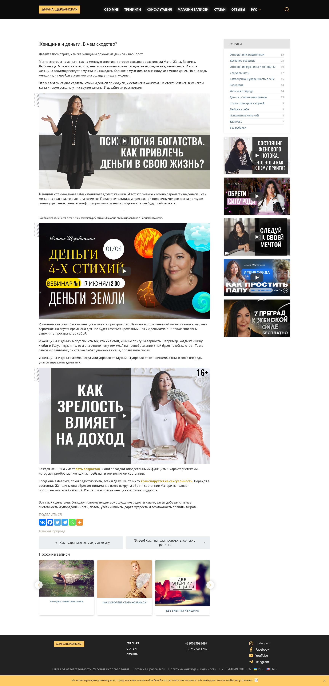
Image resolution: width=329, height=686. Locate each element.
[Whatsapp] (72, 522)
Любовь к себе (239, 109)
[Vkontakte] (42, 522)
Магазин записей (193, 9)
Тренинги (132, 9)
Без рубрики (238, 127)
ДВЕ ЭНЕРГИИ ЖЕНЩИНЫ (183, 610)
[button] (39, 585)
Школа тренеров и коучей (247, 103)
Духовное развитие (242, 60)
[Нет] (324, 681)
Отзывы (238, 9)
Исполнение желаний (244, 115)
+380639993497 (196, 643)
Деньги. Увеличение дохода (248, 97)
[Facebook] (50, 522)
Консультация (159, 9)
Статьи (220, 9)
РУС (254, 9)
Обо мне (111, 9)
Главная (132, 643)
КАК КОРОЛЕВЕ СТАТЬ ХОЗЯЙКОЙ (124, 602)
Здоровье (236, 121)
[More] (79, 522)
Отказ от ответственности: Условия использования (90, 669)
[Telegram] (64, 522)
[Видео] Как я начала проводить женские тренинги (164, 542)
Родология (236, 85)
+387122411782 (196, 649)
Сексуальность (239, 73)
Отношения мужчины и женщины (252, 67)
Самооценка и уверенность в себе (252, 79)
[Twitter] (57, 522)
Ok (256, 680)
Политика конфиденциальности (192, 669)
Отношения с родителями (247, 54)
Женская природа (52, 531)
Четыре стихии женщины (67, 601)
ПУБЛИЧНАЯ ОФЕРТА (235, 669)
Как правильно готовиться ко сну (85, 542)
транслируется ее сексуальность (166, 481)
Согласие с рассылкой (149, 669)
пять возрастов (88, 469)
